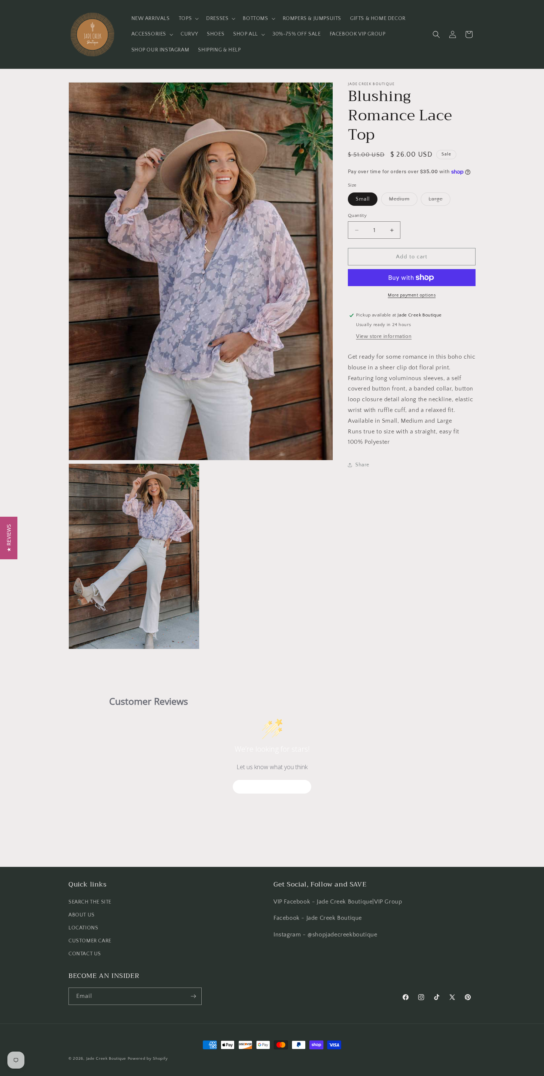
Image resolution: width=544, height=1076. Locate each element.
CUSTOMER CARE (89, 941)
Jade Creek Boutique (106, 1058)
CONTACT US (84, 954)
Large (439, 201)
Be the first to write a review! (272, 786)
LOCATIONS (83, 928)
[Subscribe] (193, 996)
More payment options (412, 295)
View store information (384, 336)
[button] (188, 18)
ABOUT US (81, 915)
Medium (403, 201)
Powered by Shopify (148, 1058)
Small (363, 199)
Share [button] (362, 465)
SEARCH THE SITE (89, 902)
